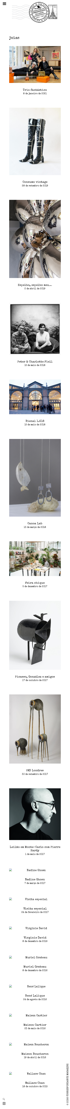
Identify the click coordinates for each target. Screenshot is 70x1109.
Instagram (5, 1104)
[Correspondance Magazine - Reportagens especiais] (35, 12)
